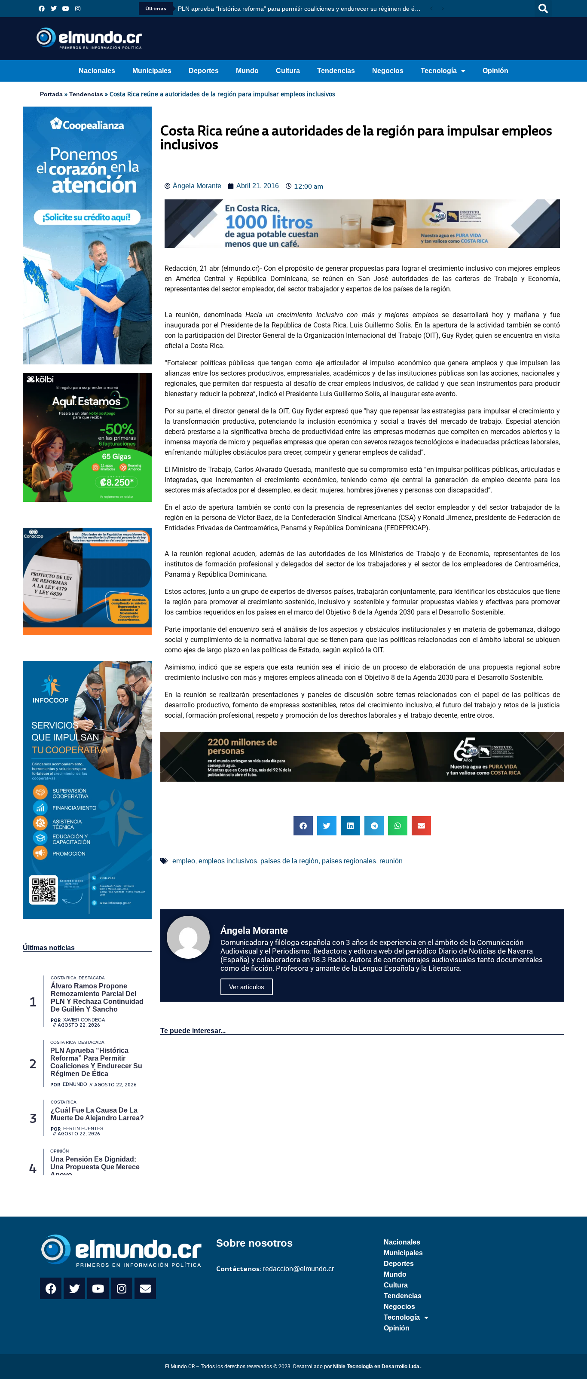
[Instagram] (78, 9)
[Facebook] (42, 9)
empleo (183, 861)
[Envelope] (145, 1288)
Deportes (204, 70)
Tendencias (336, 70)
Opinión (495, 70)
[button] (543, 8)
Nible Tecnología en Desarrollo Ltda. (377, 1367)
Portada (51, 94)
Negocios (388, 70)
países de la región (289, 861)
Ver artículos (246, 987)
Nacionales (97, 70)
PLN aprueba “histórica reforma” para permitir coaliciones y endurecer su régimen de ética (301, 8)
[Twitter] (54, 9)
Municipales (151, 70)
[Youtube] (66, 9)
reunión (391, 861)
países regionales (349, 861)
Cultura (288, 70)
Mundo (247, 70)
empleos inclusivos (228, 861)
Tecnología (439, 70)
